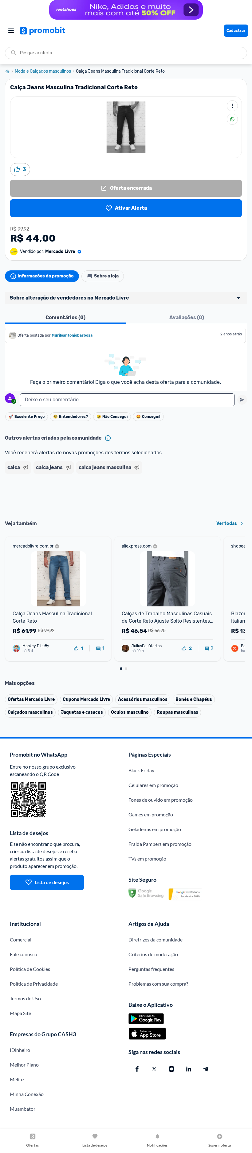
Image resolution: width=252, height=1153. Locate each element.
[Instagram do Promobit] (171, 1069)
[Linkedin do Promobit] (188, 1069)
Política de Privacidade (34, 984)
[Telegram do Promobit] (206, 1069)
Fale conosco (23, 954)
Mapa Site (20, 1013)
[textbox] (127, 399)
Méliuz (17, 1079)
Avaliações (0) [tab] (186, 317)
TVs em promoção (147, 858)
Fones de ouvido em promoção (160, 800)
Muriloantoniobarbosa (72, 335)
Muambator (22, 1109)
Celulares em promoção (153, 785)
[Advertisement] (126, 495)
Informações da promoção (46, 276)
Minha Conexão (27, 1094)
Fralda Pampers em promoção (159, 844)
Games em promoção (150, 814)
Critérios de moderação (153, 954)
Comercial (20, 939)
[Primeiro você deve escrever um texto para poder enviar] (242, 400)
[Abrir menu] (11, 30)
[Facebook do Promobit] (137, 1069)
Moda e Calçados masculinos (43, 71)
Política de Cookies (30, 969)
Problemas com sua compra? (158, 984)
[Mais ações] (232, 105)
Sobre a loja (106, 276)
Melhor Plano (24, 1064)
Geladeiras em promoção (154, 829)
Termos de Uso (25, 998)
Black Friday (141, 770)
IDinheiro (20, 1050)
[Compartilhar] (232, 119)
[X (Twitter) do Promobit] (154, 1069)
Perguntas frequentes (151, 969)
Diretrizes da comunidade (155, 939)
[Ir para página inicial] (10, 71)
